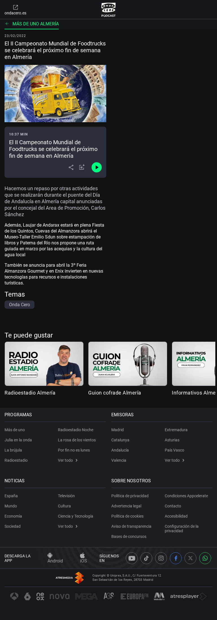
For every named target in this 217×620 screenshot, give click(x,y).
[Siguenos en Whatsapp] (205, 558)
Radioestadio (16, 460)
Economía (13, 516)
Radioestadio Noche (75, 430)
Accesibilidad (176, 516)
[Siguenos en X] (190, 558)
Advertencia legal (126, 506)
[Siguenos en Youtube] (132, 558)
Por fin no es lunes (74, 450)
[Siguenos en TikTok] (146, 558)
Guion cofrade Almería (114, 393)
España (11, 496)
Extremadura (176, 430)
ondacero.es (15, 13)
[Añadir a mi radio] (82, 167)
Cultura (64, 506)
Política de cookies (127, 516)
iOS (83, 561)
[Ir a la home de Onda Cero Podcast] (108, 9)
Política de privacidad (130, 496)
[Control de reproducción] (97, 167)
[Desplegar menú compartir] (71, 167)
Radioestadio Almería (30, 393)
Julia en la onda (18, 440)
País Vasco (174, 450)
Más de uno (15, 430)
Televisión (66, 496)
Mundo (11, 506)
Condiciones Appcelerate (186, 496)
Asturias (172, 440)
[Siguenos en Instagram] (161, 558)
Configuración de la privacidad (182, 528)
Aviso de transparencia (131, 526)
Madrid (117, 430)
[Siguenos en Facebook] (176, 558)
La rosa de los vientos (77, 440)
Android (55, 561)
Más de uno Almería (35, 24)
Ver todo (65, 460)
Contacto (173, 506)
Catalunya (120, 440)
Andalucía (120, 450)
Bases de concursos (128, 536)
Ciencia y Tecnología (75, 516)
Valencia (118, 460)
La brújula (13, 450)
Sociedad (13, 526)
